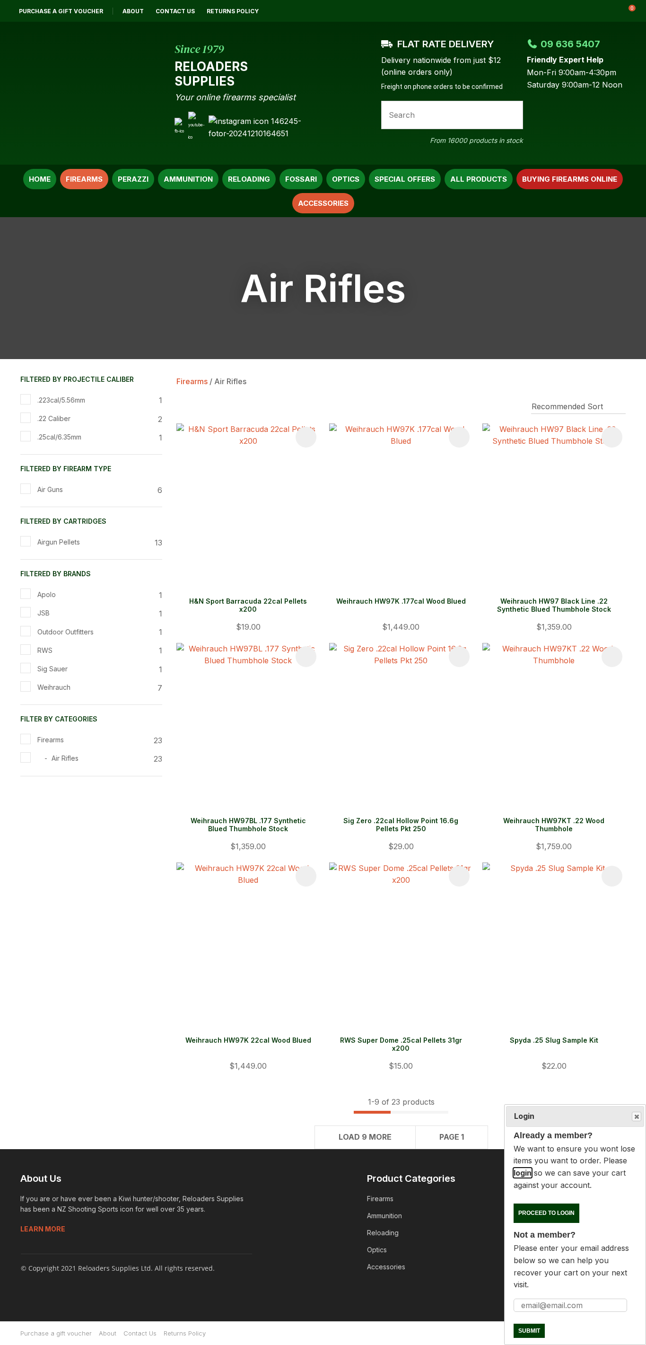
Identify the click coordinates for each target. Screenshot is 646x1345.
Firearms (84, 179)
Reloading (249, 179)
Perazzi (133, 179)
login (523, 1173)
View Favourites (603, 11)
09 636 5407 (570, 44)
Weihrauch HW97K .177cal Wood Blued (401, 601)
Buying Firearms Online (569, 179)
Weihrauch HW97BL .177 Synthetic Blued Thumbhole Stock (248, 825)
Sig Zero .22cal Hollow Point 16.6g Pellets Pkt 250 (400, 825)
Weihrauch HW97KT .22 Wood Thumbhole (553, 825)
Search (511, 115)
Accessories (323, 203)
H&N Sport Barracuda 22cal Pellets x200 (248, 605)
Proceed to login (546, 1213)
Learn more (42, 1229)
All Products (478, 179)
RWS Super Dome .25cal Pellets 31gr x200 (401, 1044)
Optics (345, 179)
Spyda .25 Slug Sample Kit (554, 1040)
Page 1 (451, 1137)
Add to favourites (306, 437)
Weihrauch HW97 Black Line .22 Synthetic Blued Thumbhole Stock (554, 605)
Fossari (301, 179)
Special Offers (405, 179)
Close (636, 1116)
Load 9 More (365, 1137)
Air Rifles (230, 381)
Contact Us (175, 11)
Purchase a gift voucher (61, 11)
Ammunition (188, 179)
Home (40, 179)
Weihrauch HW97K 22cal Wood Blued (248, 1040)
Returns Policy (233, 11)
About (133, 11)
